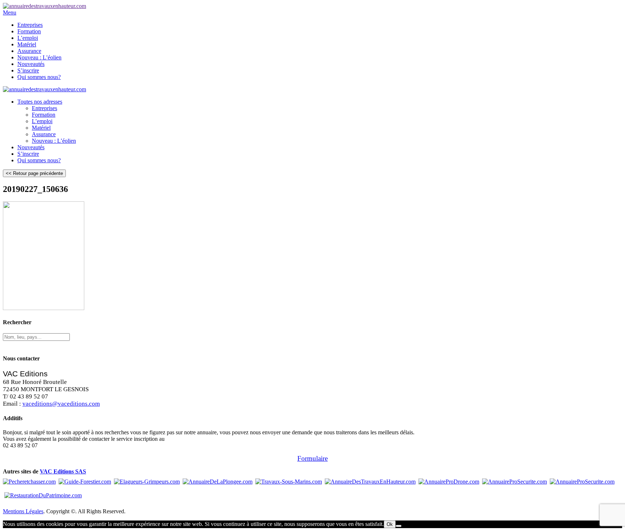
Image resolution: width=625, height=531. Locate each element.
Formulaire (312, 458)
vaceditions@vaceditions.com (61, 403)
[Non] (398, 526)
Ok (390, 524)
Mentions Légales (23, 511)
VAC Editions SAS (63, 471)
